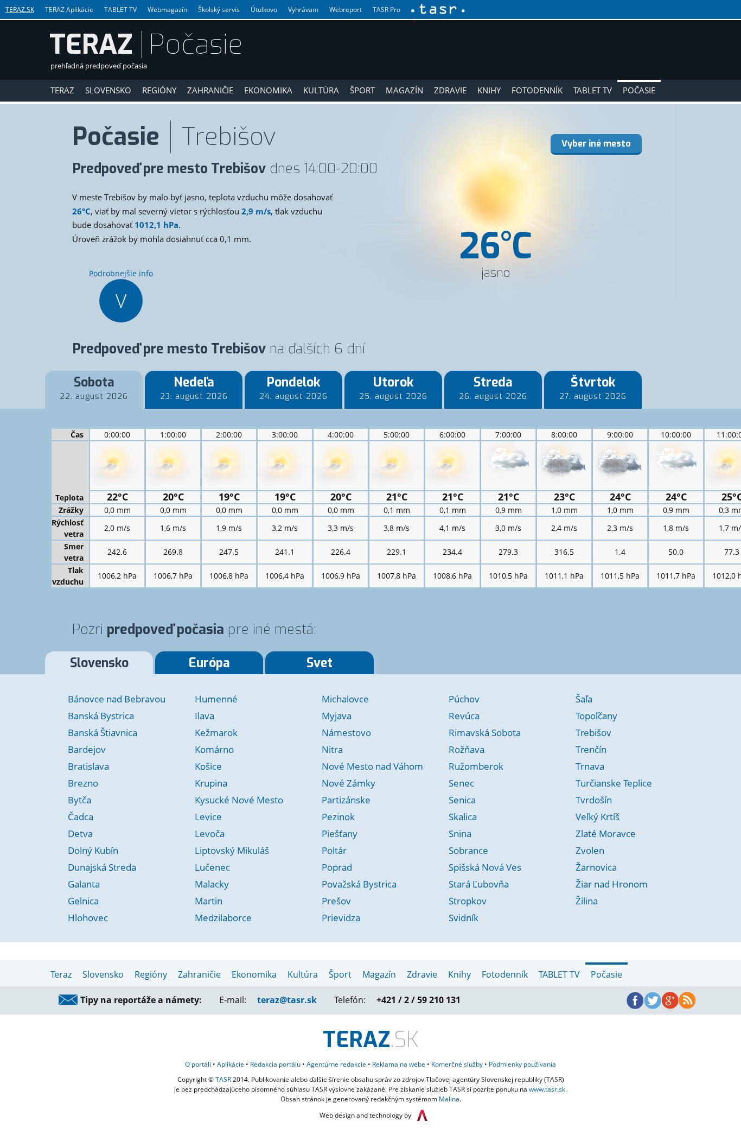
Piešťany (339, 833)
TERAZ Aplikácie (69, 9)
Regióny (159, 90)
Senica (462, 800)
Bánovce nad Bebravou (116, 699)
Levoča (210, 833)
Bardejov (87, 749)
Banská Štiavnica (102, 732)
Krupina (211, 783)
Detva (80, 833)
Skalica (463, 816)
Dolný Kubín (93, 850)
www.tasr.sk (547, 1089)
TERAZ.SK (19, 9)
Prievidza (341, 917)
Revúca (464, 715)
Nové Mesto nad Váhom (372, 766)
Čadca (80, 816)
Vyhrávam (303, 9)
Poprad (337, 867)
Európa (209, 663)
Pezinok (338, 816)
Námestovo (346, 732)
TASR (223, 1079)
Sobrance (468, 850)
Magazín (404, 90)
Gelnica (83, 901)
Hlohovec (88, 917)
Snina (460, 833)
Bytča (79, 800)
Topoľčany (596, 715)
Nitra (332, 749)
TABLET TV (120, 9)
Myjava (337, 715)
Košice (208, 766)
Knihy (489, 90)
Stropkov (468, 901)
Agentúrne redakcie (336, 1064)
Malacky (212, 884)
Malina (449, 1099)
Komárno (214, 749)
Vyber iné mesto (596, 143)
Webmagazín (167, 9)
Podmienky (522, 1064)
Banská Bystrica (101, 715)
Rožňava (466, 749)
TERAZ (91, 44)
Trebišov (593, 732)
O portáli (198, 1064)
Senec (461, 783)
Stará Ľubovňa (479, 884)
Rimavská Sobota (485, 732)
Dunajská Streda (102, 867)
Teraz (62, 90)
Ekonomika (268, 90)
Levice (208, 816)
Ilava (204, 715)
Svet (319, 663)
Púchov (464, 699)
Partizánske (346, 800)
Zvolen (590, 850)
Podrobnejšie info (121, 290)
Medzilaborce (223, 917)
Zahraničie (210, 90)
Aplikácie (230, 1064)
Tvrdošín (594, 800)
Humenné (216, 699)
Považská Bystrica (359, 884)
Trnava (590, 766)
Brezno (83, 783)
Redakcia (275, 1064)
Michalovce (345, 699)
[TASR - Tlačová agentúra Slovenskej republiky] (437, 9)
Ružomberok (476, 766)
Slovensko (108, 90)
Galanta (84, 884)
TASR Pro (386, 9)
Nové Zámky (348, 783)
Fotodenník (537, 90)
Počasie (639, 90)
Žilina (587, 901)
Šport (362, 90)
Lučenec (212, 867)
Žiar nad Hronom (612, 884)
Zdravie (450, 90)
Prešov (336, 901)
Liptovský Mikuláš (232, 850)
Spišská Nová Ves (485, 867)
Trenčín (591, 749)
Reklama (398, 1064)
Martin (208, 901)
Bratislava (88, 766)
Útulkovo (264, 9)
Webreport (345, 9)
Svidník (463, 917)
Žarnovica (596, 867)
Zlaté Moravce (606, 833)
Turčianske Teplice (614, 783)
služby (457, 1064)
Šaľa (584, 699)
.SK (371, 1039)
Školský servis (219, 9)
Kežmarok (216, 732)
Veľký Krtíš (597, 816)
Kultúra (321, 90)
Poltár (334, 850)
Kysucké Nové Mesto (239, 800)
